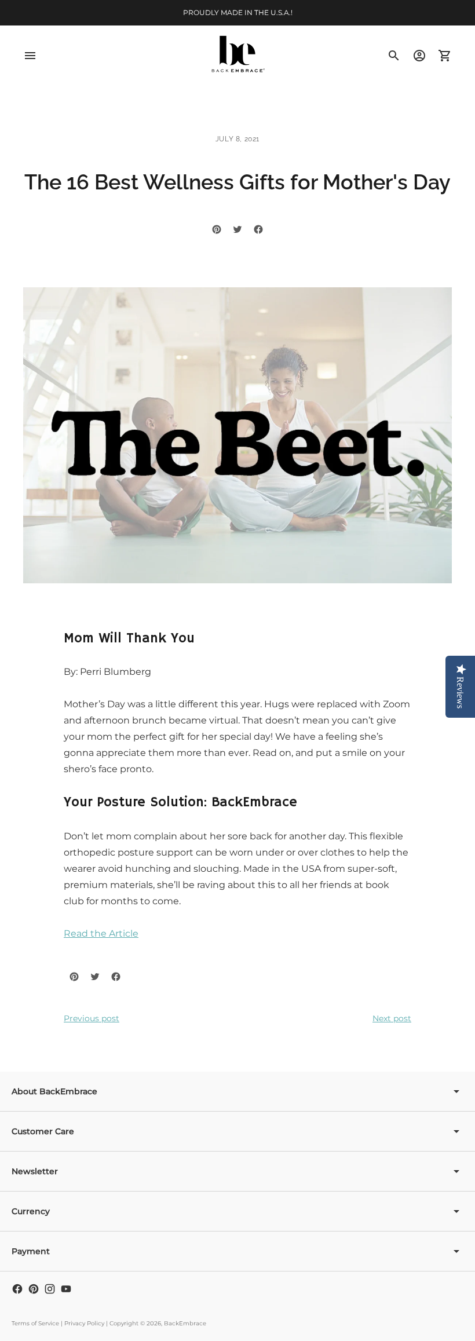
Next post (391, 1018)
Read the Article (101, 933)
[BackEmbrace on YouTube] (66, 1289)
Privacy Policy (84, 1323)
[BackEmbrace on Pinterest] (33, 1289)
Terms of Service (35, 1323)
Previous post (91, 1018)
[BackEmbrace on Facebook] (17, 1289)
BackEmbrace (185, 1323)
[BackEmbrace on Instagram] (50, 1289)
